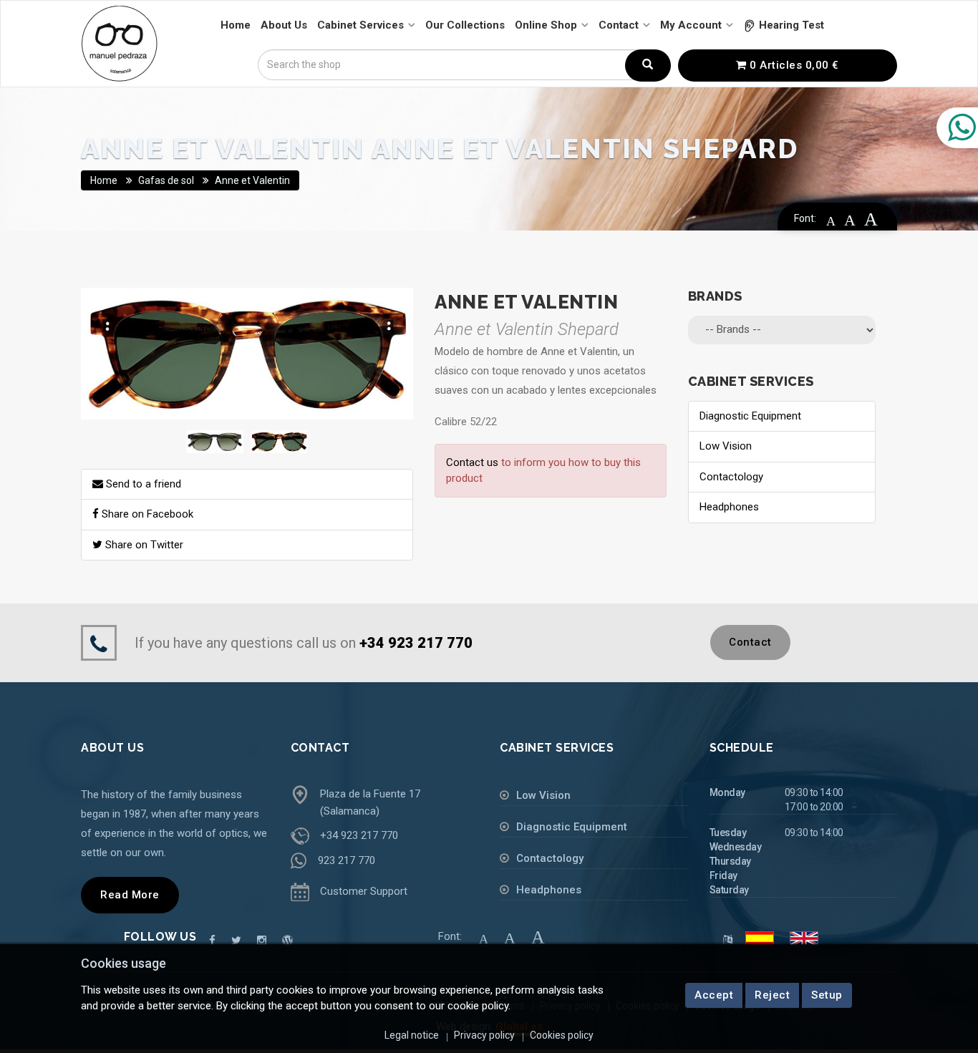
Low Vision (725, 446)
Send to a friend (142, 483)
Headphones (729, 506)
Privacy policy (484, 1035)
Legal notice (411, 1035)
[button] (783, 25)
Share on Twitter (142, 544)
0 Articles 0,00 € (793, 65)
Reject (772, 995)
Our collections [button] (465, 25)
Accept (713, 995)
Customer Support (363, 891)
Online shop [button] (546, 25)
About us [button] (284, 25)
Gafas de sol (166, 180)
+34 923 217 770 (359, 835)
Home (103, 180)
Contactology (731, 476)
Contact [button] (619, 25)
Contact (750, 642)
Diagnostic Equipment (750, 415)
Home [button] (236, 25)
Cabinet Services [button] (360, 25)
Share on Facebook (146, 514)
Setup (827, 995)
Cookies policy (562, 1035)
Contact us (472, 462)
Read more (130, 894)
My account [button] (691, 25)
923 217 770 (346, 860)
